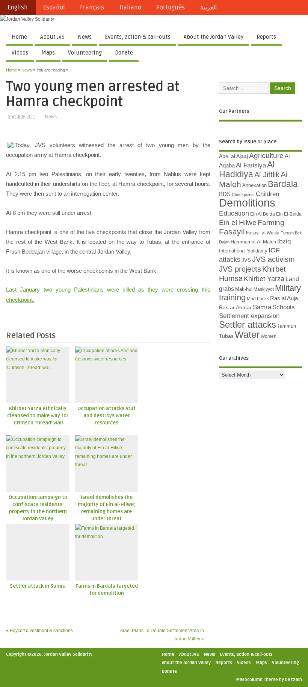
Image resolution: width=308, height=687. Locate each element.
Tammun (286, 326)
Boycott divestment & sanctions (41, 630)
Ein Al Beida (262, 214)
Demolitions (247, 202)
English (18, 7)
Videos (20, 52)
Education (234, 213)
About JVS (52, 36)
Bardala (283, 184)
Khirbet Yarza (264, 279)
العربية (208, 7)
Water (247, 335)
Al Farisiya (251, 165)
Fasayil (232, 231)
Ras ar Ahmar (235, 307)
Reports (266, 36)
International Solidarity (243, 251)
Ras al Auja (284, 298)
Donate (124, 52)
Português (170, 7)
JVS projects (240, 269)
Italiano (130, 7)
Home (19, 36)
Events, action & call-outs (138, 36)
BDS (225, 194)
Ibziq (284, 241)
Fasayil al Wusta (262, 233)
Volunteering (85, 52)
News (85, 36)
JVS (246, 260)
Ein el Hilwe (238, 222)
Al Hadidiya (247, 169)
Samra (262, 307)
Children (267, 194)
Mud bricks (258, 298)
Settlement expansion (249, 315)
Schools (283, 307)
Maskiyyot (264, 289)
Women (268, 336)
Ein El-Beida (289, 214)
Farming (271, 222)
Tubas (226, 336)
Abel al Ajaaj (233, 156)
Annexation (254, 185)
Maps (48, 52)
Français (92, 7)
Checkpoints (243, 194)
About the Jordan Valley (213, 36)
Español (54, 7)
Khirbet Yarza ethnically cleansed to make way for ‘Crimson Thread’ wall (37, 416)
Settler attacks (247, 324)
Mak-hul (243, 289)
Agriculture (266, 156)
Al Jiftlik (266, 174)
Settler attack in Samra (38, 586)
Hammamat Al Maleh (253, 242)
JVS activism (273, 259)
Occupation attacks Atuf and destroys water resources (106, 416)
